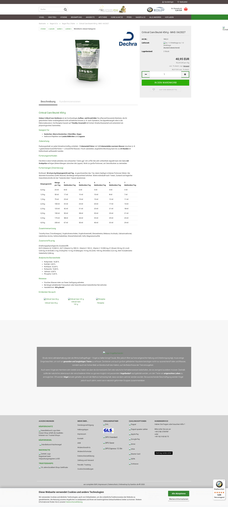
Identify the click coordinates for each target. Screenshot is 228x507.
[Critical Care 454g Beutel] (88, 60)
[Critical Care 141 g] (76, 299)
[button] (146, 74)
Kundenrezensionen (69, 101)
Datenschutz (113, 484)
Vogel (41, 17)
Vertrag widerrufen (163, 453)
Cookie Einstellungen (85, 469)
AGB (79, 443)
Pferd (129, 17)
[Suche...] (65, 9)
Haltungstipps (82, 430)
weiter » (60, 29)
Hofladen (169, 17)
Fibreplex (100, 303)
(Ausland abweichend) (171, 48)
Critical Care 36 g (51, 303)
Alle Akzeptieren (179, 493)
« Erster (43, 29)
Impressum (81, 434)
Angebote (90, 17)
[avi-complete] (114, 9)
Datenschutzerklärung (74, 502)
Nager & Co (140, 17)
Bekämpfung (76, 17)
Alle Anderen (155, 17)
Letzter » (68, 29)
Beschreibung (48, 101)
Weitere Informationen (178, 499)
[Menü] (223, 481)
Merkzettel (183, 2)
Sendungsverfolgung (85, 425)
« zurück (51, 29)
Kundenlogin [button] (169, 2)
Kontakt (80, 438)
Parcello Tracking (84, 465)
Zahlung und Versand (85, 460)
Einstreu (52, 17)
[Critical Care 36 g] (51, 299)
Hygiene (63, 17)
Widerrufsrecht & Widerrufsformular (84, 449)
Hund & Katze (117, 17)
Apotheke (103, 17)
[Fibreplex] (100, 299)
